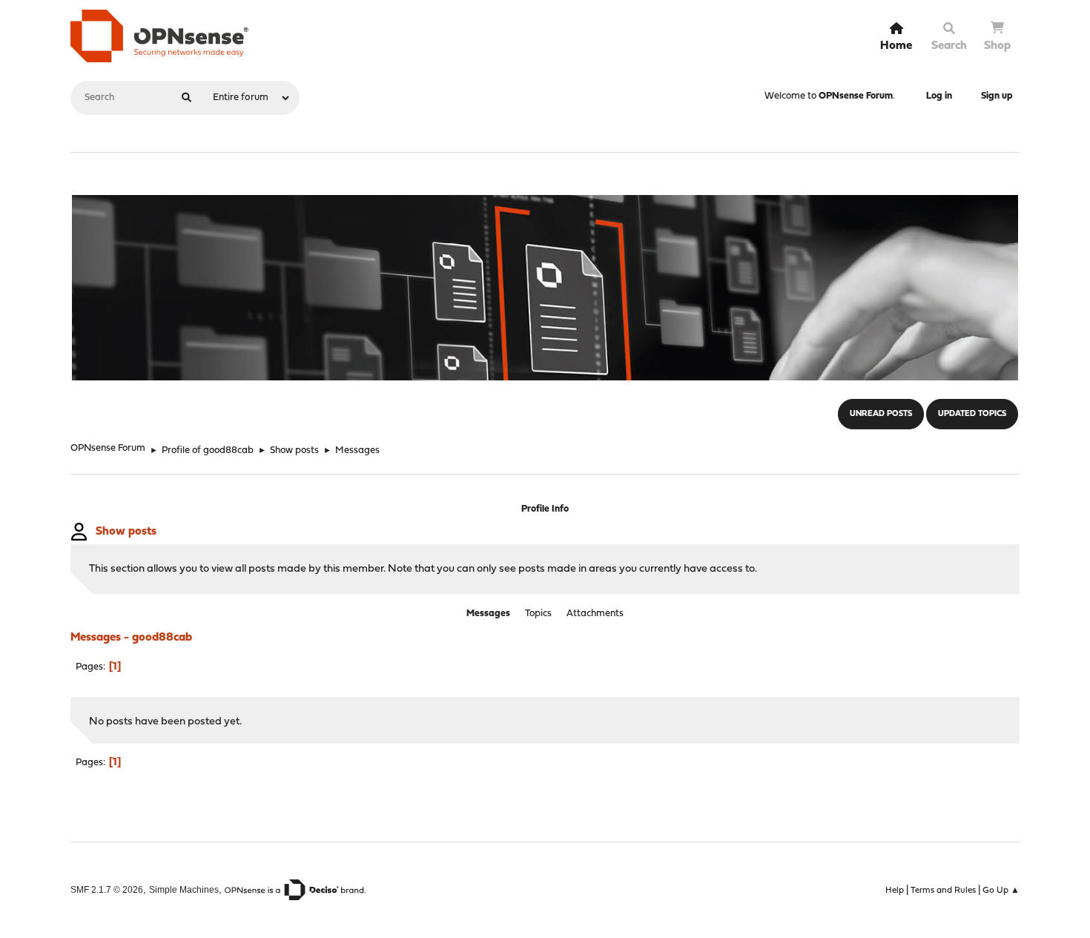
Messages (488, 613)
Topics (538, 613)
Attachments (595, 613)
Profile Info (545, 509)
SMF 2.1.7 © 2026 (106, 889)
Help (894, 890)
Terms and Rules (943, 890)
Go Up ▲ (1001, 890)
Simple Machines (184, 889)
